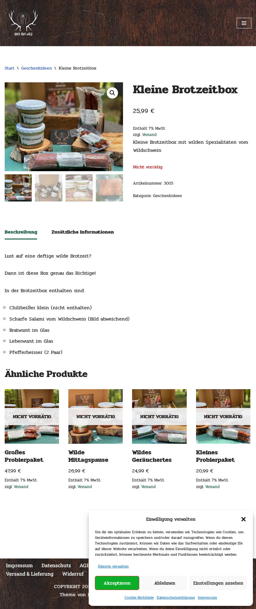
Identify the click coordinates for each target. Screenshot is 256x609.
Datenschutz (56, 565)
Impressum (207, 597)
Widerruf (73, 573)
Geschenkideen (36, 68)
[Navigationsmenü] (244, 23)
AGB (85, 565)
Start (9, 68)
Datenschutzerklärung (176, 597)
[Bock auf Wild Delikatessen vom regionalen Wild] (23, 23)
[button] (243, 519)
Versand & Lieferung (29, 573)
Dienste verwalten (113, 566)
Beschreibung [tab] (21, 232)
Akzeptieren (117, 583)
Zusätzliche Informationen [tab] (83, 232)
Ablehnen (164, 583)
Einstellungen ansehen (218, 583)
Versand (149, 135)
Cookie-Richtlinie (139, 597)
